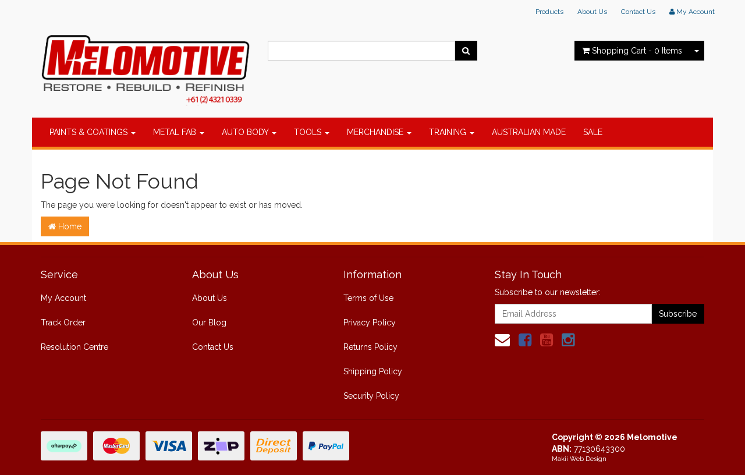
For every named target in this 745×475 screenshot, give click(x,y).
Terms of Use (368, 298)
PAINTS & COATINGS (89, 132)
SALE (592, 132)
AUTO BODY (246, 132)
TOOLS (309, 132)
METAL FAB (175, 132)
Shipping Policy (372, 371)
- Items (637, 50)
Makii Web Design (579, 459)
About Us (592, 12)
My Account (63, 298)
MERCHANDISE (376, 132)
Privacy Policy (369, 322)
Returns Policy (370, 347)
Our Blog (209, 322)
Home (68, 226)
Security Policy (371, 395)
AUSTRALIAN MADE (529, 132)
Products (549, 12)
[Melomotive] (145, 67)
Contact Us (638, 12)
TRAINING (449, 132)
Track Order (63, 322)
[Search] (466, 51)
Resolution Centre (74, 347)
